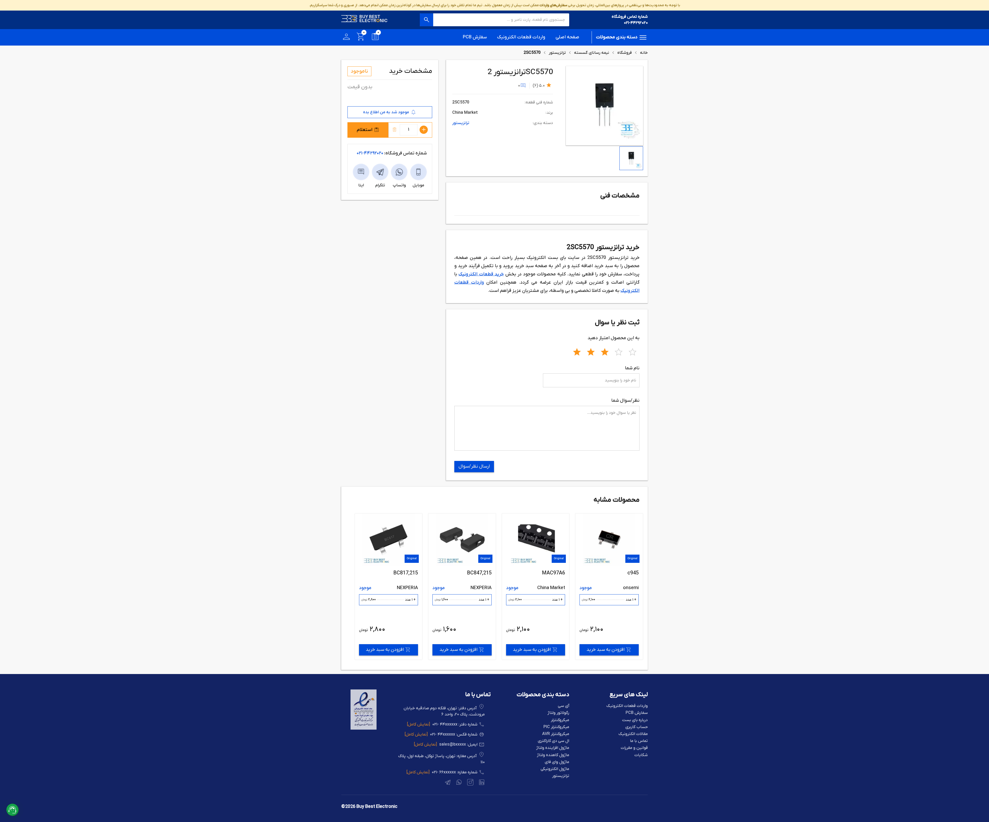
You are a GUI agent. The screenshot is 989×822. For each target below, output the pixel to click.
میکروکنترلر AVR (555, 734)
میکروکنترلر (560, 720)
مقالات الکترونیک (633, 734)
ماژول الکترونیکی (555, 769)
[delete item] (394, 130)
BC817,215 (479, 573)
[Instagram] (469, 783)
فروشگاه (624, 52)
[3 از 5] (605, 351)
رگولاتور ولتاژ (558, 713)
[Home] (364, 19)
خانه (644, 52)
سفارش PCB (475, 37)
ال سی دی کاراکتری (553, 741)
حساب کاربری (636, 727)
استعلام (364, 130)
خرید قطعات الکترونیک (481, 274)
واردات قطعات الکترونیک (521, 37)
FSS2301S (406, 573)
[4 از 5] (619, 351)
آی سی (563, 706)
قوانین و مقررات (634, 748)
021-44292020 (636, 22)
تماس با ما (639, 741)
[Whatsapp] (458, 783)
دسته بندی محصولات (616, 37)
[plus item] (424, 130)
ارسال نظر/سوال (474, 466)
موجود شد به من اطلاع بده (386, 112)
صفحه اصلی (567, 37)
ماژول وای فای (557, 762)
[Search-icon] (426, 19)
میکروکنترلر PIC (556, 727)
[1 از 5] (577, 351)
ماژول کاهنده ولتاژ (553, 755)
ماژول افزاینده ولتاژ (552, 748)
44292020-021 (370, 153)
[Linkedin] (481, 783)
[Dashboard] (346, 37)
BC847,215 (552, 573)
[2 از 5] (591, 351)
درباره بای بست (635, 720)
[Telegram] (447, 783)
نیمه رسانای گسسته (591, 52)
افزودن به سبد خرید (605, 650)
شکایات (641, 755)
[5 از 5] (633, 351)
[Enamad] (364, 728)
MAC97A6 (626, 573)
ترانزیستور (557, 52)
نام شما (632, 368)
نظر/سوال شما (625, 401)
